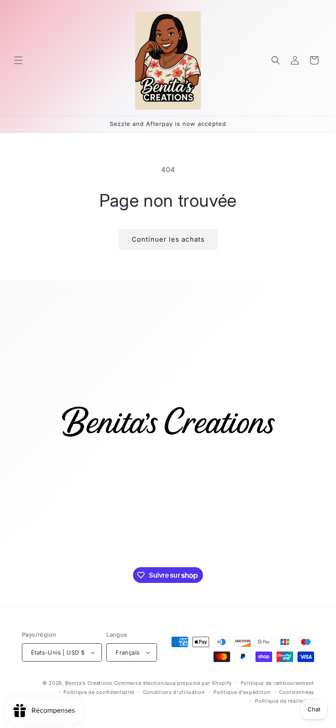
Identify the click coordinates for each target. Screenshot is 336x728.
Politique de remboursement (277, 683)
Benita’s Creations (88, 683)
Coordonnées (296, 692)
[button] (18, 60)
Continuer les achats (168, 239)
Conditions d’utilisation (174, 692)
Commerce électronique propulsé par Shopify (173, 683)
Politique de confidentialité (98, 692)
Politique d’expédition (242, 692)
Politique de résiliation (284, 701)
